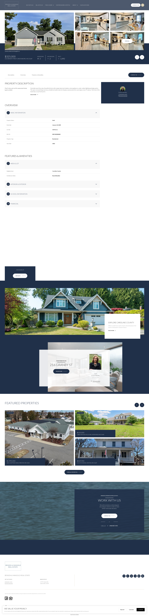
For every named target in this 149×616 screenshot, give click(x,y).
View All (127, 41)
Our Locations (84, 5)
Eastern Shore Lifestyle (63, 5)
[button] (136, 75)
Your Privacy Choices (74, 614)
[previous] (137, 405)
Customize (131, 609)
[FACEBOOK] (124, 576)
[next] (142, 405)
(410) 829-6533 (123, 94)
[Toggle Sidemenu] (142, 5)
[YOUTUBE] (138, 576)
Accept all (141, 609)
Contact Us (136, 5)
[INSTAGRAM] (127, 576)
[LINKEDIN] (131, 576)
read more (111, 330)
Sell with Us (39, 5)
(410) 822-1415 (113, 525)
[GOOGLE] (142, 576)
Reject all (122, 609)
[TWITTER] (135, 576)
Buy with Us (29, 5)
